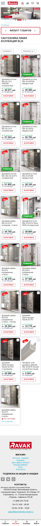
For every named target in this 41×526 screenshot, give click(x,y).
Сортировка (6, 51)
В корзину (8, 96)
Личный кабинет (20, 465)
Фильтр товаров (20, 31)
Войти (36, 523)
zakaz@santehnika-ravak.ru (20, 512)
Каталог (15, 523)
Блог (20, 467)
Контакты (20, 469)
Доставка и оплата (20, 463)
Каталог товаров (20, 458)
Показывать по (28, 51)
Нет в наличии (7, 421)
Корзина (26, 523)
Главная (5, 523)
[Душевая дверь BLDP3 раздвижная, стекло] (10, 396)
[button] (3, 3)
